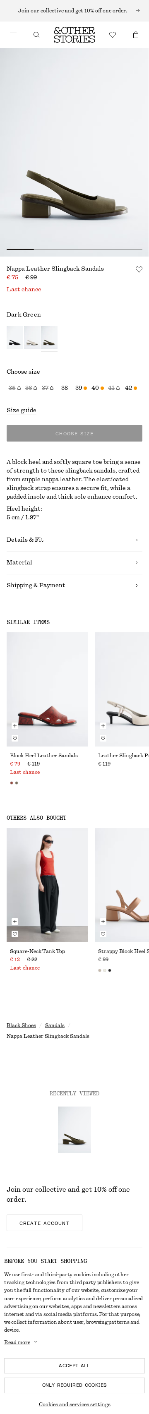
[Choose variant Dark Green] (49, 338)
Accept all (74, 1365)
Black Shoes (21, 1025)
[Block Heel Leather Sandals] (47, 689)
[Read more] (74, 11)
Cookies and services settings (75, 1404)
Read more (17, 1342)
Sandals (55, 1025)
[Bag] (135, 35)
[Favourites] (112, 35)
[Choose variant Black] (15, 338)
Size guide (21, 410)
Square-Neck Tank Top (37, 951)
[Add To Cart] (15, 726)
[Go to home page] (74, 35)
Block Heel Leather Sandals (44, 755)
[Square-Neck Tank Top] (47, 885)
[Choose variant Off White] (32, 338)
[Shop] (13, 35)
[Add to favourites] (139, 269)
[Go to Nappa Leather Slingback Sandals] (74, 1130)
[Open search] (36, 35)
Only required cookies (74, 1385)
